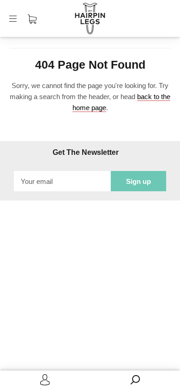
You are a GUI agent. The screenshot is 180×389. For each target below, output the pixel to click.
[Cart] (32, 18)
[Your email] (62, 181)
